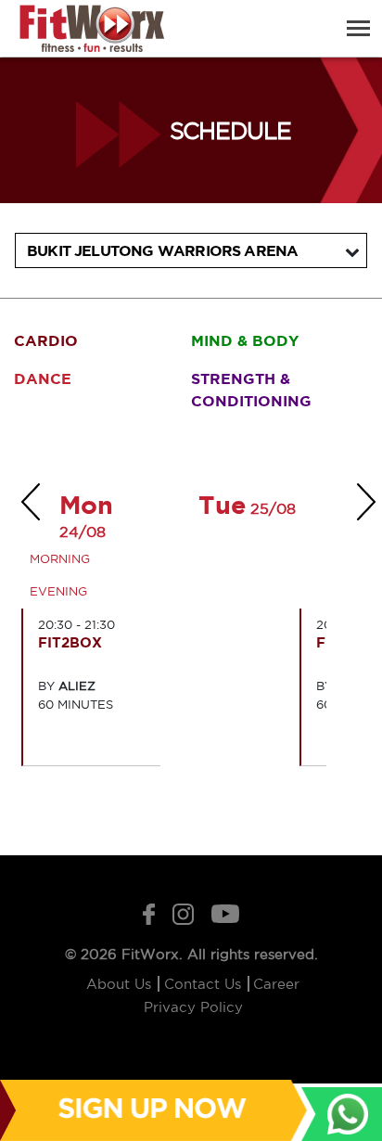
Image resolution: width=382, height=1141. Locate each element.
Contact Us (205, 984)
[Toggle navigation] (358, 28)
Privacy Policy (193, 1007)
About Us (121, 984)
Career (276, 984)
